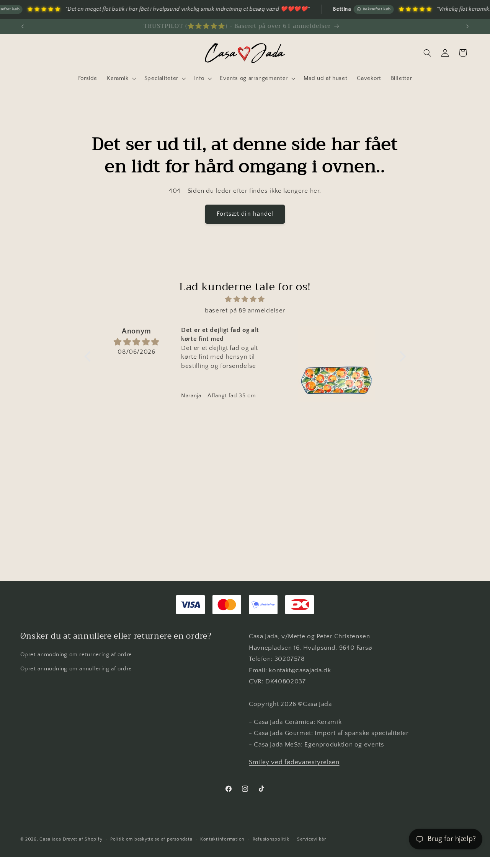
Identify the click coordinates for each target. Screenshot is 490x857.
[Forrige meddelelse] (22, 26)
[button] (120, 78)
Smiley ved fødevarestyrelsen (294, 762)
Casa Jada (50, 839)
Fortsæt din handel (245, 214)
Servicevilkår (311, 839)
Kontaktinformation (222, 839)
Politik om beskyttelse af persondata (151, 839)
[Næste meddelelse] (467, 26)
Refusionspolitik (271, 839)
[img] (245, 300)
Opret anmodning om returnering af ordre (76, 655)
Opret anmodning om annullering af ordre (76, 669)
